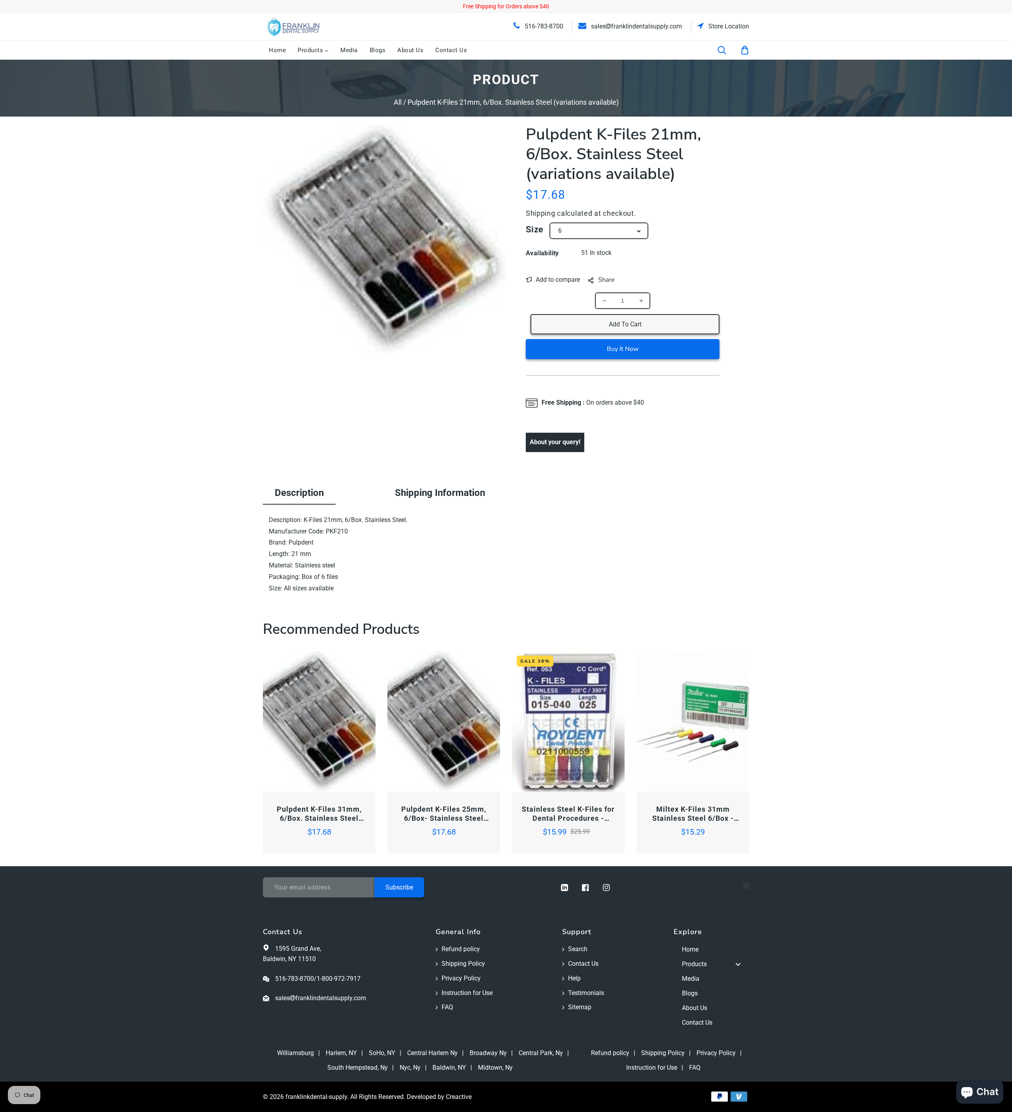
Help (574, 978)
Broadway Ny (488, 1053)
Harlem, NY (341, 1053)
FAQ (447, 1007)
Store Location (728, 26)
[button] (726, 50)
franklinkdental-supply (316, 1097)
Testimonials (586, 993)
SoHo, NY (382, 1053)
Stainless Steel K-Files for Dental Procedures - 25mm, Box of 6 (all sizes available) (568, 814)
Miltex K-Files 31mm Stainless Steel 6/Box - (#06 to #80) (693, 814)
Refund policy (461, 949)
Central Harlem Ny (432, 1053)
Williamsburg (295, 1053)
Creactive (459, 1097)
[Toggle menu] (738, 964)
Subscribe (399, 887)
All (398, 102)
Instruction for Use (467, 993)
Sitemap (579, 1007)
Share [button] (606, 279)
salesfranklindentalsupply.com (635, 26)
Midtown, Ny (495, 1067)
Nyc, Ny (410, 1067)
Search (577, 949)
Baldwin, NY (449, 1067)
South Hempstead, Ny (357, 1067)
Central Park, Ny (541, 1053)
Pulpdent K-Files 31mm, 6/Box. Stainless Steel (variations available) (319, 814)
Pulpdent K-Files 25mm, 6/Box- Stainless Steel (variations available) (443, 814)
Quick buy (291, 769)
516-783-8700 (543, 26)
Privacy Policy (461, 978)
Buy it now (622, 349)
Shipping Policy (463, 963)
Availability (542, 253)
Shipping (540, 213)
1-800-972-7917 (339, 978)
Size (535, 229)
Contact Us (583, 963)
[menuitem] (277, 50)
